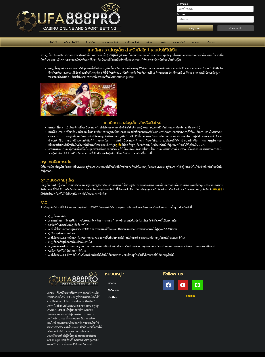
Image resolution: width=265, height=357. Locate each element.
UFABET (53, 42)
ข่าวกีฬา (112, 297)
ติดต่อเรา (211, 42)
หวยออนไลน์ (179, 42)
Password (182, 14)
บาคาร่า (162, 42)
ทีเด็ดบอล (113, 290)
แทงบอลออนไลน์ (110, 42)
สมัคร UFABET (71, 42)
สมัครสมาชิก (235, 28)
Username (182, 3)
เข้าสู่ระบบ (194, 28)
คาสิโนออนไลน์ (132, 42)
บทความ (196, 42)
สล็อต (149, 42)
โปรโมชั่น (90, 42)
